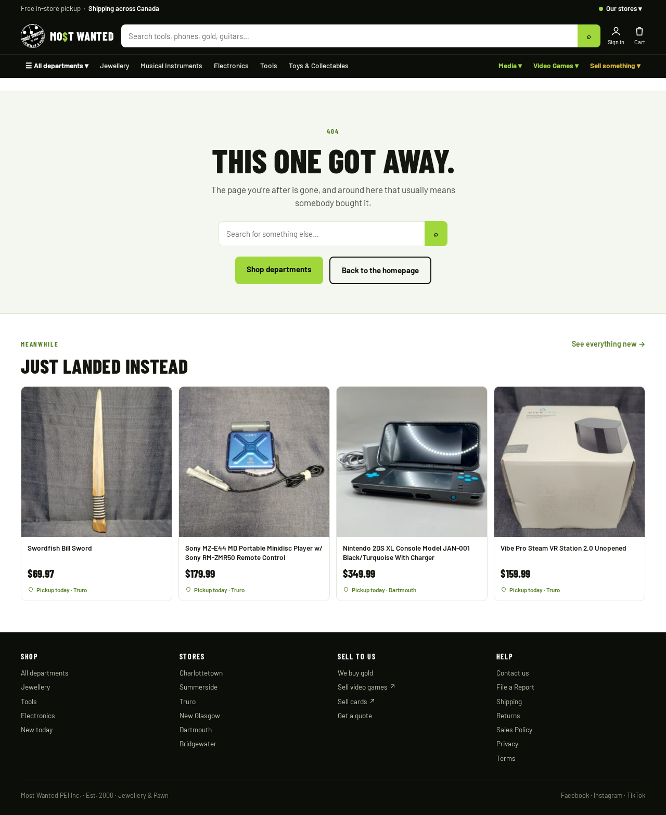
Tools (268, 65)
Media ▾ (510, 65)
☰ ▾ (56, 65)
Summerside (198, 686)
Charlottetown (201, 672)
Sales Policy (514, 729)
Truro (188, 701)
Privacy (507, 743)
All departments (45, 672)
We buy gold (355, 672)
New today (37, 729)
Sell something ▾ (615, 65)
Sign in (616, 42)
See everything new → (608, 343)
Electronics (231, 65)
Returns (508, 715)
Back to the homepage (380, 270)
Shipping (509, 701)
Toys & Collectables (319, 65)
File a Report (515, 686)
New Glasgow (200, 715)
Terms (506, 758)
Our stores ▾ (624, 8)
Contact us (512, 672)
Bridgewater (198, 743)
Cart (639, 42)
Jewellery (114, 65)
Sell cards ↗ (357, 701)
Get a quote (355, 715)
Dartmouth (196, 729)
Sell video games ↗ (367, 686)
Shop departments (279, 269)
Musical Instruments (171, 65)
